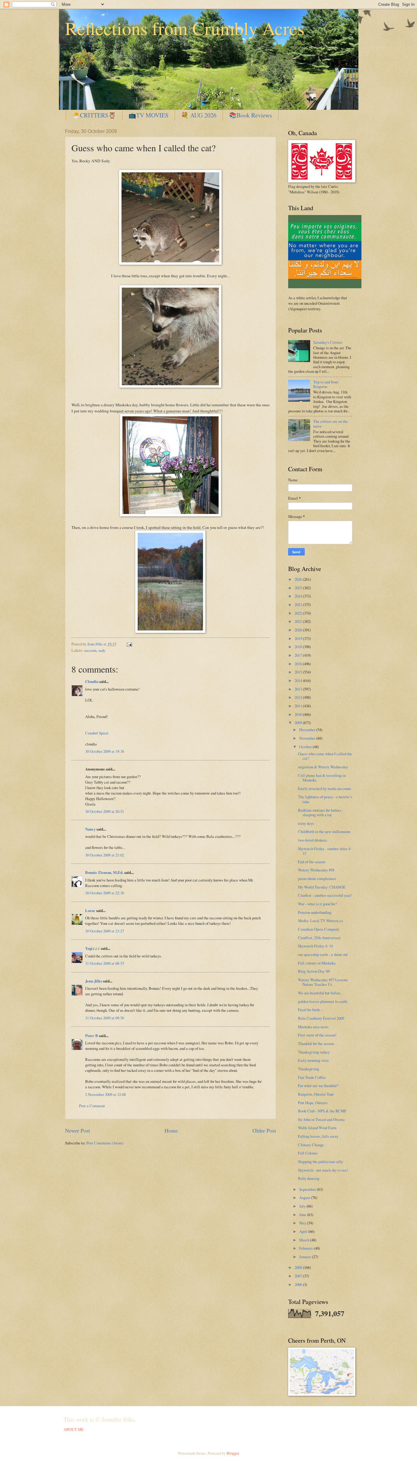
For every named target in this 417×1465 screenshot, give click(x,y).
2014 (299, 680)
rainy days (306, 823)
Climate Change (311, 1144)
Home (171, 1130)
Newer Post (77, 1130)
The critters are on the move (330, 423)
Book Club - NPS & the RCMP (322, 1111)
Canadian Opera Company (318, 929)
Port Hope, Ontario (312, 1102)
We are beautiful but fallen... (320, 993)
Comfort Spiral (96, 733)
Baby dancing (308, 1178)
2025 (299, 588)
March (304, 1240)
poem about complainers (317, 878)
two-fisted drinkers (312, 840)
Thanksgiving (308, 1069)
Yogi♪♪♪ (92, 948)
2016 (299, 663)
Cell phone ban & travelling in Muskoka (322, 778)
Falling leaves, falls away (318, 1136)
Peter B (91, 1035)
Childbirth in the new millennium (324, 831)
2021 (299, 621)
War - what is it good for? (317, 904)
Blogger (233, 1453)
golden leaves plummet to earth (322, 1001)
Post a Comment (92, 1105)
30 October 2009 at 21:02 (104, 855)
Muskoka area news (313, 1026)
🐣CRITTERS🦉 (94, 115)
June (303, 1214)
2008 (299, 1267)
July (302, 1206)
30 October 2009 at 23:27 (104, 931)
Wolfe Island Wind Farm (317, 1127)
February (306, 1248)
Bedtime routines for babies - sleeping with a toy (320, 812)
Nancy (90, 829)
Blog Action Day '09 (314, 971)
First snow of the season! (317, 1035)
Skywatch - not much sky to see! (323, 1170)
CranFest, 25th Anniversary (319, 937)
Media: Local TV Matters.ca (320, 920)
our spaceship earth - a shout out (323, 954)
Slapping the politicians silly (320, 1161)
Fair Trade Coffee (312, 1077)
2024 (299, 596)
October (306, 746)
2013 (299, 689)
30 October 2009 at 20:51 (104, 811)
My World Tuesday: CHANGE (322, 887)
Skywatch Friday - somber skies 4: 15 (324, 851)
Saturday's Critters (327, 342)
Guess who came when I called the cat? (325, 756)
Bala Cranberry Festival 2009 (321, 1018)
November (307, 738)
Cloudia (91, 681)
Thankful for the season (316, 1043)
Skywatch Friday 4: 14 (315, 946)
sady (101, 650)
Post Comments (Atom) (104, 1143)
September (308, 1189)
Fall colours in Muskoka (316, 963)
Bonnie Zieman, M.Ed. (104, 872)
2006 (299, 1284)
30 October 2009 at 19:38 (104, 751)
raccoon (90, 650)
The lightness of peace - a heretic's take (325, 799)
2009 (299, 722)
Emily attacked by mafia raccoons (324, 788)
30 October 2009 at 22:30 (104, 893)
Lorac (90, 910)
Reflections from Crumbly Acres (184, 28)
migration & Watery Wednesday (323, 767)
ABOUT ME (73, 1429)
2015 (299, 672)
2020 (299, 630)
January (305, 1256)
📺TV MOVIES (149, 115)
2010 (299, 714)
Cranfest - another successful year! (325, 895)
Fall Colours (307, 1153)
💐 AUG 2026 (198, 115)
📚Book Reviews (250, 115)
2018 (299, 646)
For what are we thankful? (318, 1085)
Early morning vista (313, 1060)
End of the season (311, 861)
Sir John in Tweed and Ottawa (321, 1119)
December (307, 729)
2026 (299, 579)
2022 (299, 613)
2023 (299, 604)
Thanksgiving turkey (314, 1052)
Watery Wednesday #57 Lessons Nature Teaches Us (323, 982)
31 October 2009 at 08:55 (104, 963)
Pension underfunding (314, 912)
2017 (299, 655)
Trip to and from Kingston (325, 384)
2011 (299, 706)
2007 (299, 1276)
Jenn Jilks (93, 981)
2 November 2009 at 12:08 (105, 1094)
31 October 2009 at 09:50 (104, 1018)
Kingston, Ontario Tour (316, 1094)
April (303, 1231)
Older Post (264, 1130)
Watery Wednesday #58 (316, 870)
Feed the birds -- (310, 1009)
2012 (299, 697)
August (305, 1197)
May (303, 1223)
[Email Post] (129, 644)
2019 (299, 638)
